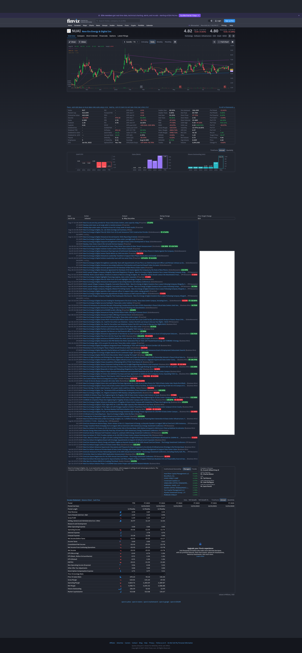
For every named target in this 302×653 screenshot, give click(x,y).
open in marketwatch (151, 602)
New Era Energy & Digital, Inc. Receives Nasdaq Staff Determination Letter (108, 409)
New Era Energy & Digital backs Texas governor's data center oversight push (109, 239)
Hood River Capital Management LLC (176, 473)
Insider (112, 25)
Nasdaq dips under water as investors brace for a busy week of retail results (109, 227)
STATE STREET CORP (171, 478)
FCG (125, 107)
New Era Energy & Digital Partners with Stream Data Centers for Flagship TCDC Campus (113, 329)
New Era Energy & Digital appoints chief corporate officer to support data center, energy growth (116, 291)
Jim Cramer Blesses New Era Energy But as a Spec (100, 378)
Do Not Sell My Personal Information (180, 643)
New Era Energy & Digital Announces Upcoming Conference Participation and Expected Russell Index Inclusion (121, 265)
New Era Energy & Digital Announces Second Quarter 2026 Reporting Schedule (110, 237)
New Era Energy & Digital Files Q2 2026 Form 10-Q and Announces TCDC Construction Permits (115, 232)
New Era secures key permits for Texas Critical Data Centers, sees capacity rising (110, 223)
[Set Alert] (229, 36)
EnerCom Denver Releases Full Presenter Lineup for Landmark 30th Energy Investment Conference (117, 433)
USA (214, 36)
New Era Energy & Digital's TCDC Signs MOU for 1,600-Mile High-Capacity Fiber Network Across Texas (118, 404)
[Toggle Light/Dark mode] (210, 20)
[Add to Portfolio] (233, 36)
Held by (112, 107)
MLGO (86, 107)
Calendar (149, 25)
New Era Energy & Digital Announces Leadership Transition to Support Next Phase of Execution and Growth (119, 256)
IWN (131, 107)
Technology (189, 36)
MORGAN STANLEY (170, 495)
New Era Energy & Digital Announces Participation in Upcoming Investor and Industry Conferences (116, 282)
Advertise (120, 643)
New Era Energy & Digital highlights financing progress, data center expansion (109, 277)
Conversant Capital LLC (172, 481)
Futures (119, 25)
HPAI (94, 107)
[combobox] (117, 21)
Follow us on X (161, 643)
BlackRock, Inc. (169, 476)
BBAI (90, 107)
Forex (127, 25)
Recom (212, 133)
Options (112, 36)
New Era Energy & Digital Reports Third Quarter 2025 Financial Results (107, 376)
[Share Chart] (214, 42)
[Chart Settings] (232, 42)
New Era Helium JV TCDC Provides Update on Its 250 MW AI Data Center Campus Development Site (117, 435)
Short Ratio (184, 118)
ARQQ (102, 107)
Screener (77, 25)
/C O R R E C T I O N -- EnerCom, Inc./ (96, 421)
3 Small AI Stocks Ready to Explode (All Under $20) (101, 381)
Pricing (224, 25)
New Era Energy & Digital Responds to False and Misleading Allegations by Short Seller (113, 369)
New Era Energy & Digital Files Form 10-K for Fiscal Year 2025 (104, 336)
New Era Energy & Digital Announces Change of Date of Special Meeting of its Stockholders (114, 308)
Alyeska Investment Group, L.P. (175, 492)
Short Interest (92, 36)
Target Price (214, 135)
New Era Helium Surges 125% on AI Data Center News (101, 445)
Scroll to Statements (226, 107)
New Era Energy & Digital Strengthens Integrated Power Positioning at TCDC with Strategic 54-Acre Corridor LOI (121, 345)
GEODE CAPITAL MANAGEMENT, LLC (176, 488)
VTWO (136, 107)
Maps (85, 25)
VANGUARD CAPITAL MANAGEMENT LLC (176, 483)
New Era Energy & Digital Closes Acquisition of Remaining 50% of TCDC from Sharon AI (112, 362)
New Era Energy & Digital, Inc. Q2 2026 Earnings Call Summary (105, 230)
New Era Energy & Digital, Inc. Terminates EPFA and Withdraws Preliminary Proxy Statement (115, 390)
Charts (91, 25)
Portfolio (141, 25)
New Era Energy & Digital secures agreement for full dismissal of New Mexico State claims (114, 267)
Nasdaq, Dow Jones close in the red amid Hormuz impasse (103, 244)
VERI (76, 107)
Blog (140, 643)
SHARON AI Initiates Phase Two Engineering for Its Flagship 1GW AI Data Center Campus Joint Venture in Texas (121, 395)
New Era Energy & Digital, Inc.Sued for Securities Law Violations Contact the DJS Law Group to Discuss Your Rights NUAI (124, 324)
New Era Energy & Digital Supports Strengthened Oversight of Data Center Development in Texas (116, 241)
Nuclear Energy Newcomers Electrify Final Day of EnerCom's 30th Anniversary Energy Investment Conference (120, 430)
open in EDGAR (175, 602)
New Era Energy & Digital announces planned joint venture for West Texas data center (112, 327)
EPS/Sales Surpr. (132, 142)
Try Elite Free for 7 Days (188, 15)
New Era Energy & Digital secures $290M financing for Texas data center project (110, 317)
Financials (103, 36)
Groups (104, 25)
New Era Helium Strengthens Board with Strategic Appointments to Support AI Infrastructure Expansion (119, 440)
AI (83, 107)
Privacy (151, 643)
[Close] (299, 15)
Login (219, 21)
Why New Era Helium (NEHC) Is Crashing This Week (100, 461)
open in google (164, 602)
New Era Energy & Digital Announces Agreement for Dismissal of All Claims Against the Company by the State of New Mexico (125, 270)
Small (219, 36)
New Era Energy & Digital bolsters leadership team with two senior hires (107, 258)
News (98, 25)
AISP (73, 107)
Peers (69, 107)
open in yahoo (126, 602)
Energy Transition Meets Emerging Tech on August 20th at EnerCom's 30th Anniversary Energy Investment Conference (123, 426)
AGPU (98, 107)
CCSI (106, 107)
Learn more (200, 556)
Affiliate (112, 643)
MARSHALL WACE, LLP (172, 485)
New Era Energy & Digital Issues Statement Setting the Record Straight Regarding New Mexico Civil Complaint (121, 364)
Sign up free (229, 21)
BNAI (80, 107)
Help (231, 25)
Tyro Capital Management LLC (174, 490)
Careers (127, 643)
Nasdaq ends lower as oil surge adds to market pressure (102, 225)
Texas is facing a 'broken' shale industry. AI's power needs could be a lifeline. (109, 388)
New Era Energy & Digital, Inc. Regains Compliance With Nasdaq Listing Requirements (112, 393)
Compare (80, 36)
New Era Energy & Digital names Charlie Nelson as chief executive (105, 253)
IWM (122, 107)
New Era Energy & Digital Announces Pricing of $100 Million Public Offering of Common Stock (115, 312)
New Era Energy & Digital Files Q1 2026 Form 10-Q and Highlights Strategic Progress (112, 279)
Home (70, 25)
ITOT (147, 107)
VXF (129, 107)
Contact (134, 643)
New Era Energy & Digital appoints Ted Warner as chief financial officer (107, 331)
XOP (116, 107)
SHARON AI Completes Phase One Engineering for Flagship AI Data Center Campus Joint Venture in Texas (119, 400)
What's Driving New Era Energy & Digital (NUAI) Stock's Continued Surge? (108, 352)
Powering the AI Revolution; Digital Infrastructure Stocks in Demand (106, 416)
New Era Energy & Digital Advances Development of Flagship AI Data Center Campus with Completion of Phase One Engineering (126, 402)
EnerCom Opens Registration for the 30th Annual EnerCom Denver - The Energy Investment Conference (118, 456)
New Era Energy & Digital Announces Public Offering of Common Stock (107, 315)
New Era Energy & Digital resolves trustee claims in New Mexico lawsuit (107, 249)
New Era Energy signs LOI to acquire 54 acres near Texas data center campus (109, 343)
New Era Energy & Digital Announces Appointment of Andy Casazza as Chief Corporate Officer (115, 293)
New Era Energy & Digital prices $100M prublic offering (102, 310)
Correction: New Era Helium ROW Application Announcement (104, 454)
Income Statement (73, 500)
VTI (119, 107)
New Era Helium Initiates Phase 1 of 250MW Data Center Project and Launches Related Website (116, 463)
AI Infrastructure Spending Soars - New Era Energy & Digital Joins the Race (109, 414)
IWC (139, 107)
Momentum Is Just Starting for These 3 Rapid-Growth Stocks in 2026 (106, 348)
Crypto (133, 25)
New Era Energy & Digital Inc (96, 31)
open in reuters (137, 602)
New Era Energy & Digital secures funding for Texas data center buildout (107, 303)
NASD (225, 36)
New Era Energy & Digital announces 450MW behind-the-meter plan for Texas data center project (116, 338)
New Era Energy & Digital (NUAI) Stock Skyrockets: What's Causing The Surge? (110, 355)
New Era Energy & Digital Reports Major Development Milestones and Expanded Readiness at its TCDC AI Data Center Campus (126, 371)
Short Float (184, 115)
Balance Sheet (87, 500)
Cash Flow (96, 500)
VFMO (143, 107)
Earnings (129, 140)
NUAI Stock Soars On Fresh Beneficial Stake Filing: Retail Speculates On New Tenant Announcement (117, 246)
